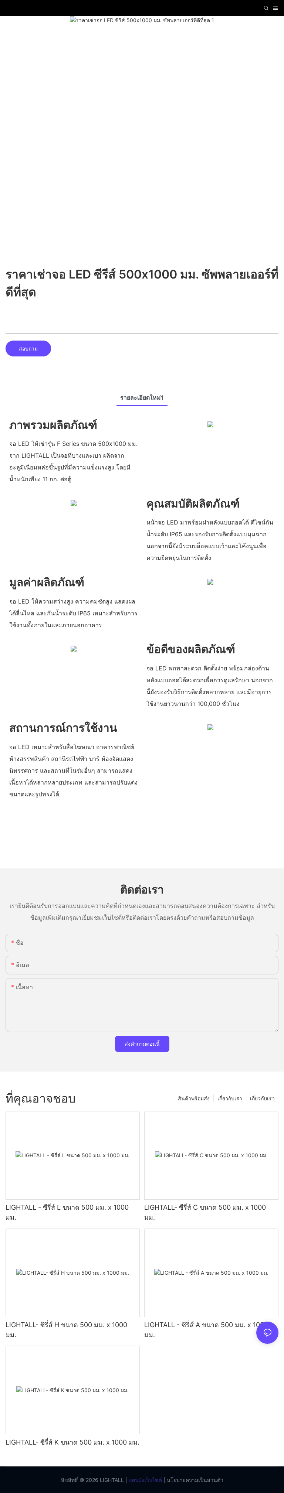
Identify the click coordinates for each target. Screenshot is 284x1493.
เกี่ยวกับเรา (262, 1098)
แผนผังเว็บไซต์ (144, 1480)
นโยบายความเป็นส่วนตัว (194, 1480)
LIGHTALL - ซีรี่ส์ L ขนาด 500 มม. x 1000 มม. (67, 1212)
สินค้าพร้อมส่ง (194, 1098)
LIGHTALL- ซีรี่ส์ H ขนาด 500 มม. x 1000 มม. (66, 1330)
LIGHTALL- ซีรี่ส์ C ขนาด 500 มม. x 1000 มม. (205, 1212)
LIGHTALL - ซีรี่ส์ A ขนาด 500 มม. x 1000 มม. (206, 1330)
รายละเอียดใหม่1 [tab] (142, 397)
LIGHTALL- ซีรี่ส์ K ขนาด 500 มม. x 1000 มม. (72, 1442)
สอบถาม (28, 348)
